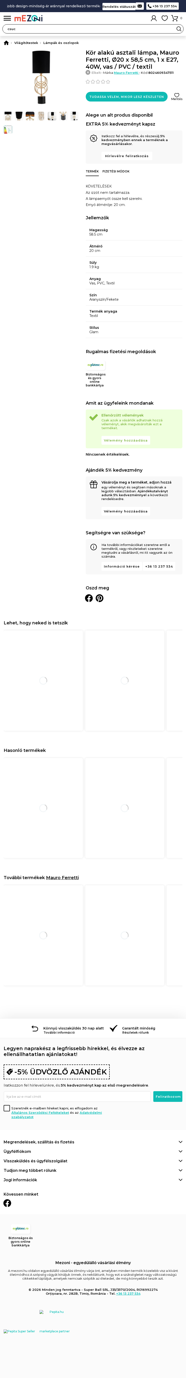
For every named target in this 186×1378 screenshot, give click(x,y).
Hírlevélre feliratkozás (127, 156)
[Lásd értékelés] (134, 82)
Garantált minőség (138, 1028)
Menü (7, 18)
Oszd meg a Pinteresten (99, 598)
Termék (92, 171)
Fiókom (153, 18)
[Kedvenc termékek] (164, 18)
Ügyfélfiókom (17, 1151)
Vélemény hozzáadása (126, 440)
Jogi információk (20, 1180)
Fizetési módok (116, 171)
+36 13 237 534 (165, 6)
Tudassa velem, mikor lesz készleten (126, 97)
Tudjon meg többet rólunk (30, 1170)
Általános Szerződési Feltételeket (40, 1112)
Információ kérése (122, 566)
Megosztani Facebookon (89, 598)
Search (179, 29)
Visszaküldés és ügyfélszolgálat (35, 1161)
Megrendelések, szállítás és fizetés (39, 1142)
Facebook (7, 1203)
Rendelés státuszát (119, 7)
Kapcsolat (140, 6)
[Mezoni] (6, 42)
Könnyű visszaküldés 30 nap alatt (73, 1028)
